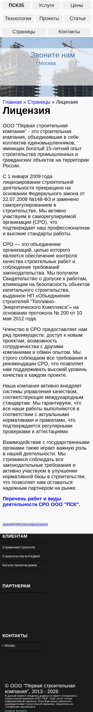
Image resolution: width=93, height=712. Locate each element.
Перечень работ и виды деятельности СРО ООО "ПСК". (41, 501)
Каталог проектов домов (19, 565)
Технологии (18, 18)
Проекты (49, 18)
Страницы (23, 31)
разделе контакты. (16, 710)
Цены (76, 5)
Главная (12, 102)
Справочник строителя (18, 547)
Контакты (69, 31)
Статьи (78, 18)
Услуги (46, 5)
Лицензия (7, 524)
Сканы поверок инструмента (34, 524)
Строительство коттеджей (21, 556)
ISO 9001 (16, 524)
